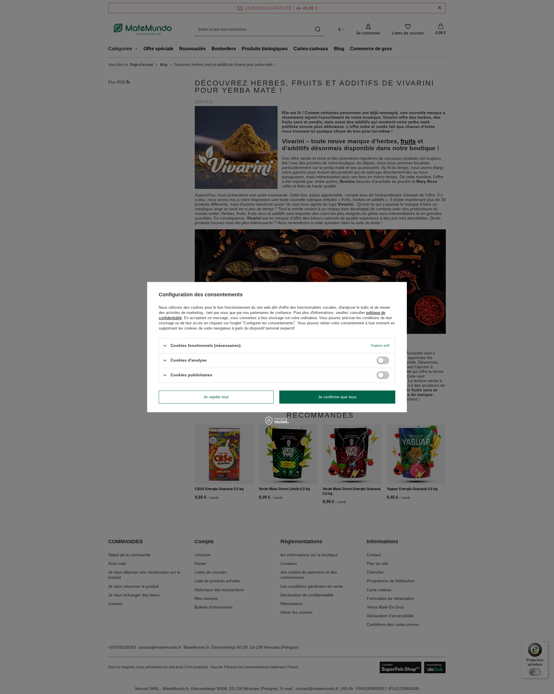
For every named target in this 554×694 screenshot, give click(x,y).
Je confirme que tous (337, 397)
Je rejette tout (216, 397)
